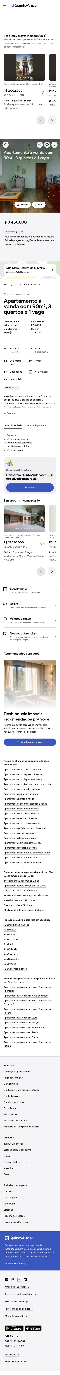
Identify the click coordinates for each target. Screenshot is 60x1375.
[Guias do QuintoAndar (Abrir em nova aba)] (19, 1279)
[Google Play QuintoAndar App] (14, 1328)
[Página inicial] (24, 5)
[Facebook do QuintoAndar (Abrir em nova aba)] (7, 1279)
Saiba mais (30, 487)
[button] (30, 590)
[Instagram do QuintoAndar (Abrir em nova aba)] (13, 1279)
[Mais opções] (54, 145)
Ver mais (12, 413)
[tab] (13, 426)
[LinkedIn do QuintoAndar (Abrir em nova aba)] (25, 1279)
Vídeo (40, 204)
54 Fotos (24, 204)
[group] (24, 83)
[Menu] (4, 5)
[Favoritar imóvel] (47, 145)
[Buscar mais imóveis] (5, 145)
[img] (24, 67)
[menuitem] (9, 285)
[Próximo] (52, 120)
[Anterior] (41, 120)
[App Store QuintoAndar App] (33, 1328)
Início (6, 284)
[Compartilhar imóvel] (40, 145)
